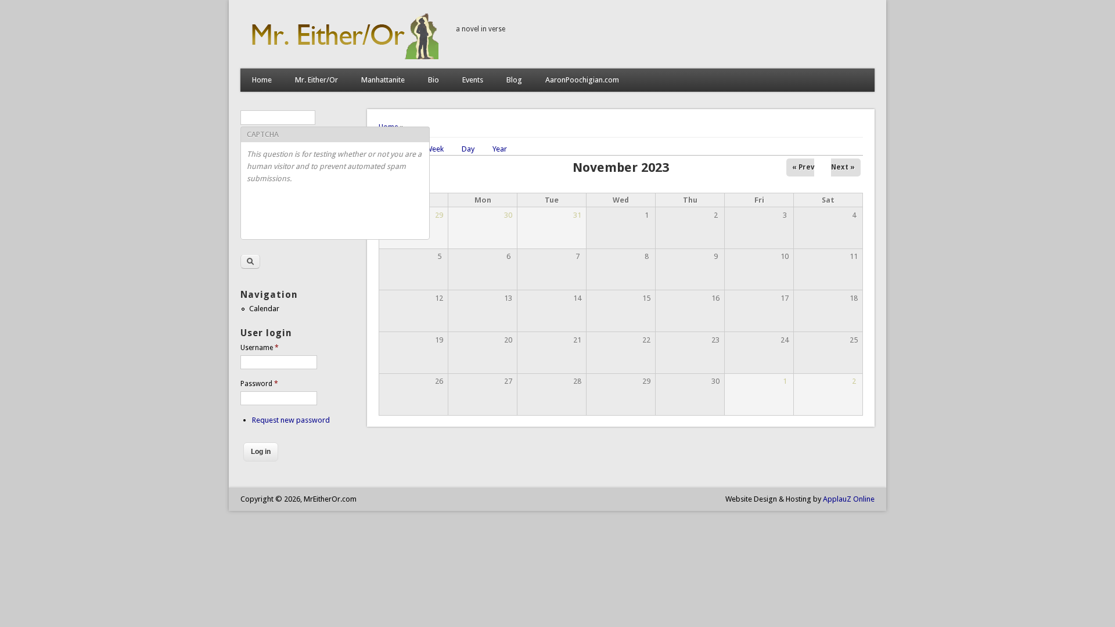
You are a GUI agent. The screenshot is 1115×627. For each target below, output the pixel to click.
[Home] (342, 56)
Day (468, 149)
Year (499, 149)
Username (259, 348)
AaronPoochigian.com (582, 79)
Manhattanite (383, 79)
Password (259, 384)
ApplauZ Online (849, 499)
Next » (843, 167)
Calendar (264, 308)
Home (262, 79)
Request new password (291, 420)
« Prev (803, 167)
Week (435, 149)
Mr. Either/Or (316, 79)
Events (472, 79)
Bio (433, 79)
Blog (514, 79)
